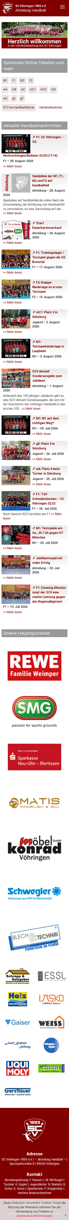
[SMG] (34, 712)
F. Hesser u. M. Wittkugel (46, 1180)
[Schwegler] (34, 894)
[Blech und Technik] (34, 939)
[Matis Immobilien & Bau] (34, 803)
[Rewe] (34, 666)
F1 (14, 80)
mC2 (43, 89)
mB (14, 89)
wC (23, 89)
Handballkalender (50, 107)
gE (14, 98)
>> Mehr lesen (12, 166)
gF (22, 98)
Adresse (34, 1153)
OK (65, 1215)
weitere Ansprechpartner (34, 1193)
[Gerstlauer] (18, 1091)
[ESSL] (51, 976)
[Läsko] (51, 999)
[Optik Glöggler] (51, 1045)
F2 (31, 80)
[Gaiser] (18, 1022)
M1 (5, 80)
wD (5, 98)
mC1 (33, 89)
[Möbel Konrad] (34, 848)
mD (53, 89)
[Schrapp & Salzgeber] (18, 976)
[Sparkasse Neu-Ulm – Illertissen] (34, 757)
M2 (22, 80)
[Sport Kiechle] (51, 1068)
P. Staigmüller (53, 1188)
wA (5, 89)
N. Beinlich (55, 1184)
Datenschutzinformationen (34, 1216)
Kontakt (34, 1174)
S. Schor (19, 1188)
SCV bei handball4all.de (18, 107)
